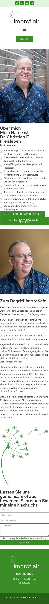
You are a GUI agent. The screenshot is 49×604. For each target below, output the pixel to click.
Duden (21, 330)
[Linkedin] (22, 3)
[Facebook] (17, 3)
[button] (24, 29)
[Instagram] (32, 3)
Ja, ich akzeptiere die (24, 538)
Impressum (24, 582)
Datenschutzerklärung (35, 538)
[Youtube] (27, 3)
